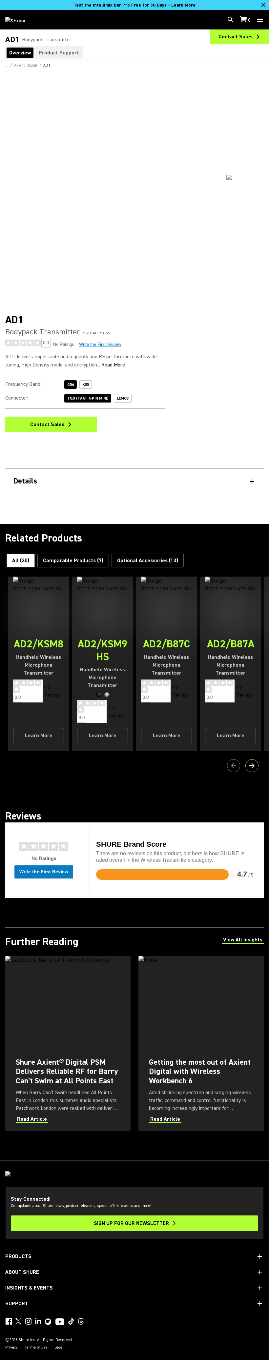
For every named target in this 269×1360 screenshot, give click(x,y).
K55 (85, 384)
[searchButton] (231, 20)
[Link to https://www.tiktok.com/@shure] (71, 1321)
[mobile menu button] (260, 20)
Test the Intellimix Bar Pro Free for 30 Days (134, 5)
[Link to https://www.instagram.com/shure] (28, 1321)
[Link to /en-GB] (19, 19)
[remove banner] (263, 5)
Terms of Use (36, 1348)
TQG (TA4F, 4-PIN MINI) (87, 398)
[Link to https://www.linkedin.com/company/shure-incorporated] (38, 1321)
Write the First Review (100, 344)
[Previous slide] (233, 765)
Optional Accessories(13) (147, 560)
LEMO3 (123, 398)
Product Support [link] (59, 52)
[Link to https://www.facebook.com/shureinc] (8, 1321)
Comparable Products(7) (73, 560)
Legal (59, 1348)
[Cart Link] (244, 20)
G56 (70, 384)
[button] (98, 694)
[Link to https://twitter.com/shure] (18, 1321)
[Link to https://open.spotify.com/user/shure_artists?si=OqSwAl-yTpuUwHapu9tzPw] (48, 1321)
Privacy (11, 1348)
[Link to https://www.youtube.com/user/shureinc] (60, 1322)
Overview (20, 52)
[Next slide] (252, 765)
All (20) (20, 560)
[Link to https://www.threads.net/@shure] (81, 1321)
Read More (113, 365)
